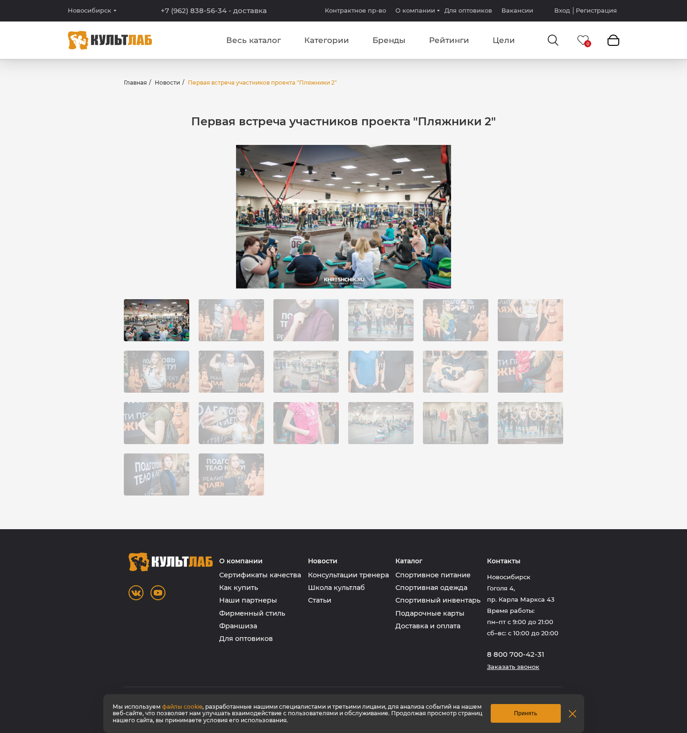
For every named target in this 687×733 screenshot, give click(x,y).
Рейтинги (449, 40)
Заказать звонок (513, 666)
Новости (167, 82)
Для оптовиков (468, 10)
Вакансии (517, 10)
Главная (135, 82)
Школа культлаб (336, 587)
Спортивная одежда (431, 587)
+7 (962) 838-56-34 (214, 11)
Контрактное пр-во (355, 10)
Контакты (504, 561)
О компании (415, 10)
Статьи (319, 600)
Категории (326, 40)
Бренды (389, 40)
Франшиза (238, 626)
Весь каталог (253, 40)
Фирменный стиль (252, 613)
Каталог (408, 561)
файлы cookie (182, 706)
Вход (562, 10)
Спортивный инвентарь (437, 600)
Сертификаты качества (260, 575)
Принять (525, 713)
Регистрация (596, 10)
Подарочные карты (430, 613)
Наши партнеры (248, 600)
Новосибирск (89, 10)
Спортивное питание (433, 575)
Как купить (238, 587)
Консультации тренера (348, 575)
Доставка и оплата (427, 626)
